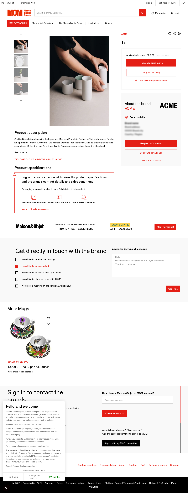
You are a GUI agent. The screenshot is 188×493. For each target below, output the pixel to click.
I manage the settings (34, 476)
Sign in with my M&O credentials (120, 443)
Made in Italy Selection (42, 23)
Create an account (39, 209)
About (122, 465)
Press (60, 483)
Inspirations (94, 23)
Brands (108, 23)
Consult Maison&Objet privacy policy (20, 466)
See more (19, 152)
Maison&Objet (7, 3)
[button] (6, 488)
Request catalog (151, 72)
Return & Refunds (158, 483)
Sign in (149, 2)
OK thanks (54, 477)
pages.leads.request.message (129, 249)
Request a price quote (151, 63)
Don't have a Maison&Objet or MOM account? (128, 393)
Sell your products (167, 2)
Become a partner (75, 483)
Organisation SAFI (32, 483)
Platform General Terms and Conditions (125, 483)
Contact (133, 465)
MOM (19, 13)
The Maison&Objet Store (71, 23)
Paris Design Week (27, 3)
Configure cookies (87, 465)
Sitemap (174, 465)
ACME (59, 159)
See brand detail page (151, 152)
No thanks (13, 477)
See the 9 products (151, 160)
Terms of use (94, 483)
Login (177, 13)
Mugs (51, 159)
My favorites (161, 13)
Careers (49, 483)
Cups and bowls (37, 159)
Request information (151, 143)
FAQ (143, 465)
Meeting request (165, 227)
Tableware (20, 159)
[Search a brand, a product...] (142, 12)
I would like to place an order (153, 80)
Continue (173, 288)
